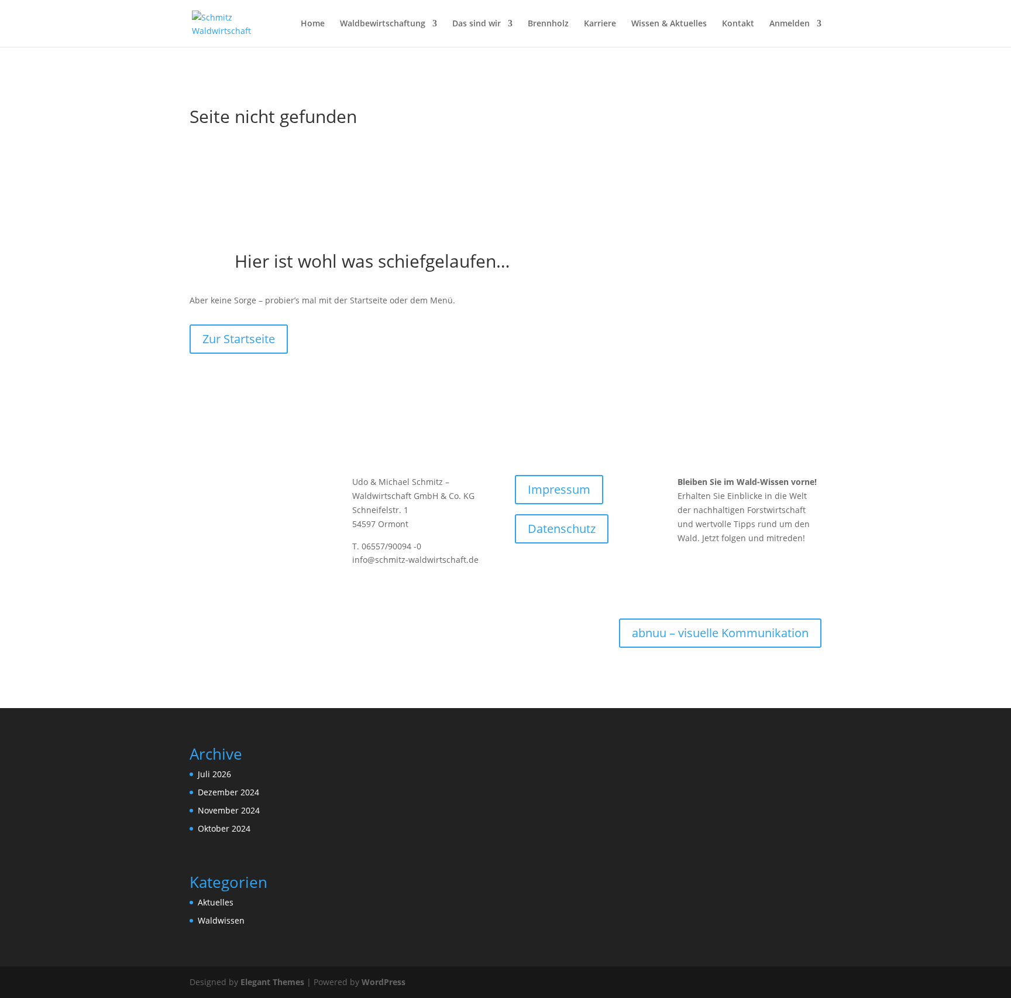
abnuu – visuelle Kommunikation (720, 633)
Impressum (559, 489)
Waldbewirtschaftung (382, 24)
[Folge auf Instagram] (710, 564)
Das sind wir (476, 24)
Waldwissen (221, 920)
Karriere (600, 24)
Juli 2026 (214, 774)
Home (313, 24)
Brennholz (548, 24)
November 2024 (229, 810)
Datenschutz (562, 528)
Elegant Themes (272, 981)
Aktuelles (215, 902)
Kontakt (738, 24)
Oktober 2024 (224, 828)
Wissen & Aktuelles (669, 24)
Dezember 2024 (228, 792)
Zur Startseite (238, 339)
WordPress (383, 981)
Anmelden (789, 24)
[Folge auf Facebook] (687, 564)
